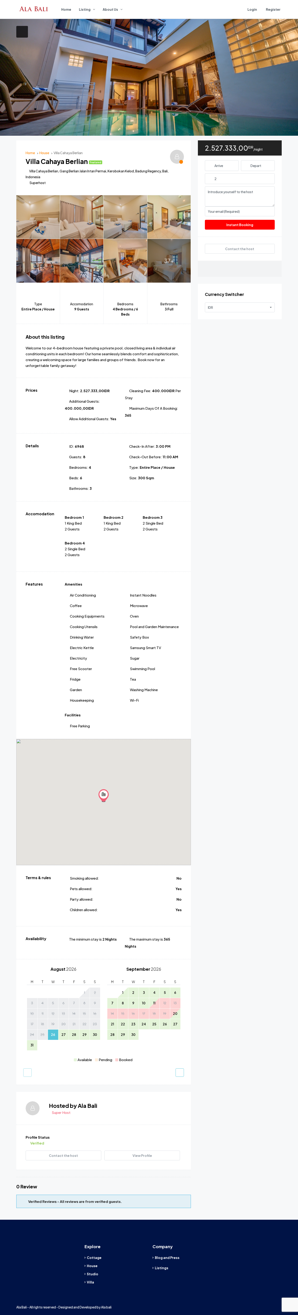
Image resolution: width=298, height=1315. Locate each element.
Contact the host (63, 1155)
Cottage (94, 1257)
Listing (85, 9)
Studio (92, 1274)
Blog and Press (167, 1257)
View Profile (142, 1155)
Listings (161, 1268)
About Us (110, 9)
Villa (90, 1282)
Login (252, 9)
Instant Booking (239, 225)
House (92, 1266)
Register (273, 9)
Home (66, 9)
